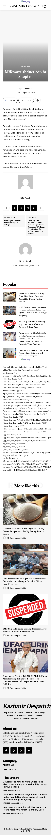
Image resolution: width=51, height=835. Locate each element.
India (5, 790)
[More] (38, 100)
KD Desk (27, 88)
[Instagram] (13, 750)
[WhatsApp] (27, 208)
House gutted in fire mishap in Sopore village (12, 222)
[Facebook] (14, 208)
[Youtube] (29, 750)
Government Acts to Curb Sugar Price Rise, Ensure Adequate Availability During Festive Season (23, 531)
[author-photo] (5, 537)
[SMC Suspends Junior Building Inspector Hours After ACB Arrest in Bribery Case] (9, 324)
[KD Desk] (25, 250)
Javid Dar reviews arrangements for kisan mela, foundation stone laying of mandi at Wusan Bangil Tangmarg (33, 311)
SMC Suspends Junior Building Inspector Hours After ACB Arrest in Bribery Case (32, 324)
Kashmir (25, 66)
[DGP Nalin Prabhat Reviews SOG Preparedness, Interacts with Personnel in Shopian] (9, 353)
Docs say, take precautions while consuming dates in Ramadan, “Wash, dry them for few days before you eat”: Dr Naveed (36, 227)
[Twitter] (21, 208)
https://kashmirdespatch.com (26, 265)
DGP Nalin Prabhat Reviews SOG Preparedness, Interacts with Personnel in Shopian (33, 353)
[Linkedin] (34, 208)
